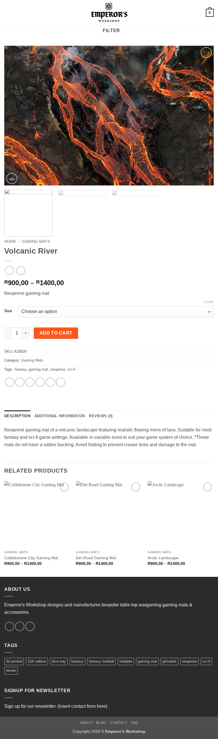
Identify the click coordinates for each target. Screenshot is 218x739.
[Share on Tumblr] (60, 382)
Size (8, 311)
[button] (7, 13)
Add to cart (56, 333)
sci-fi (72, 369)
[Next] (202, 116)
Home (10, 241)
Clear (209, 302)
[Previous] (16, 116)
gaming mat (38, 369)
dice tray (59, 661)
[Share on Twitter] (30, 382)
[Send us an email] (30, 626)
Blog (101, 723)
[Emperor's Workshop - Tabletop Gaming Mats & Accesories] (109, 13)
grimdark (169, 661)
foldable (126, 661)
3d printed (14, 661)
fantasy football (101, 661)
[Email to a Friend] (40, 382)
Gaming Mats (36, 241)
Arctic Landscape (163, 558)
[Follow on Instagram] (19, 626)
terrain (11, 670)
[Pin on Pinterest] (50, 382)
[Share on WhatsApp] (9, 382)
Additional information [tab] (59, 416)
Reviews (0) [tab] (100, 416)
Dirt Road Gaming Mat (96, 558)
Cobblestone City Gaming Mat (31, 558)
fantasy (20, 369)
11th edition (37, 661)
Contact (118, 723)
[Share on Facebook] (19, 382)
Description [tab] (17, 416)
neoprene (57, 369)
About (86, 723)
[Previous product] (20, 270)
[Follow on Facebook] (9, 626)
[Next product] (9, 270)
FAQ (134, 723)
